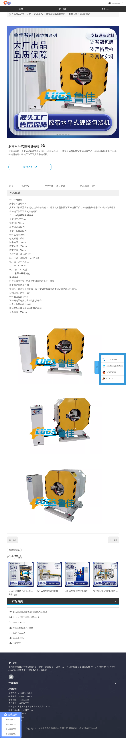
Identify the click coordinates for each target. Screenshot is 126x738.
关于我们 (63, 9)
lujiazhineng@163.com (23, 628)
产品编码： (85, 186)
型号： (12, 186)
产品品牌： (50, 186)
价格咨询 (28, 167)
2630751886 (18, 638)
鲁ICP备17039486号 (88, 728)
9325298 (17, 643)
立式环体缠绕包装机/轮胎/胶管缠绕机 (20, 591)
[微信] (11, 676)
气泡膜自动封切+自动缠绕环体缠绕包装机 (105, 591)
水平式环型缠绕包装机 (47, 591)
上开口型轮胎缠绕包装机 (76, 591)
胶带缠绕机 (14, 550)
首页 (21, 9)
